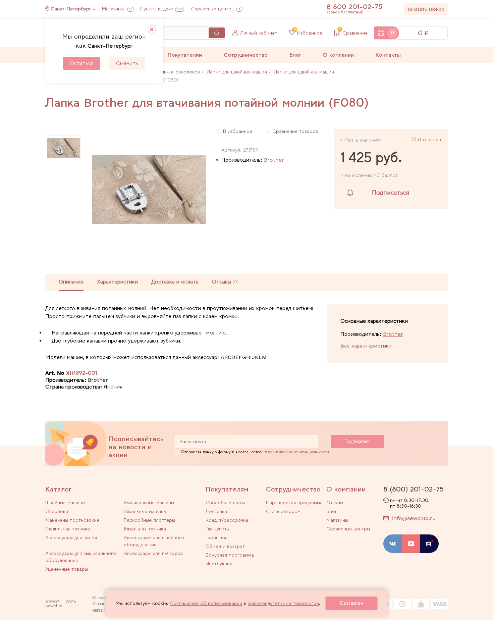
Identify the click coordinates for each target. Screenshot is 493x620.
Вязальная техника (145, 528)
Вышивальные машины (149, 502)
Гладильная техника (67, 528)
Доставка (216, 511)
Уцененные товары (66, 569)
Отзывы (334, 502)
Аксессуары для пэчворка (153, 553)
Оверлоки (56, 511)
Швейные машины (65, 502)
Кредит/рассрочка (227, 520)
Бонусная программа (230, 555)
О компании (338, 55)
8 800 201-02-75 (354, 6)
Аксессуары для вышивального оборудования (80, 557)
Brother (274, 160)
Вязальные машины (145, 511)
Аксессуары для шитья (71, 537)
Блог (295, 55)
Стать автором (283, 511)
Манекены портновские (72, 520)
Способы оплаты (225, 502)
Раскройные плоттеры (149, 520)
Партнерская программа (294, 502)
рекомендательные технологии (283, 603)
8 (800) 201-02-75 (413, 489)
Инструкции (219, 563)
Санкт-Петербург (71, 8)
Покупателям (184, 55)
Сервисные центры (215, 8)
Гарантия (216, 537)
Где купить (217, 528)
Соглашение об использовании (206, 603)
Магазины (116, 8)
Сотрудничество (246, 55)
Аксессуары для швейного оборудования (154, 541)
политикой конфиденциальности (298, 452)
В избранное (237, 131)
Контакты (388, 55)
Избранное (308, 33)
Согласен (352, 603)
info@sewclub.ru (414, 518)
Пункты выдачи (161, 8)
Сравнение (353, 33)
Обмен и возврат (225, 546)
